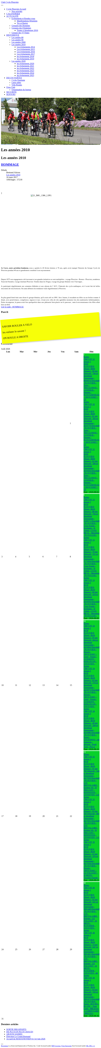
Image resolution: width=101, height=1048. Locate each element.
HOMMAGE (10, 164)
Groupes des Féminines (21, 28)
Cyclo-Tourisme (18, 80)
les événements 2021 (25, 66)
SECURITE (11, 92)
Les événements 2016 (26, 52)
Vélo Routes (17, 85)
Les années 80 (17, 37)
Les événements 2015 (26, 49)
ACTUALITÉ (12, 16)
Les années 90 (17, 40)
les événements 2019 (25, 59)
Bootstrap (4, 1046)
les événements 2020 (25, 63)
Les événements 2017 (26, 54)
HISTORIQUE (12, 35)
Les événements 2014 (26, 47)
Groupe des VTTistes (20, 33)
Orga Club (10, 87)
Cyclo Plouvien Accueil (16, 9)
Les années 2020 (19, 61)
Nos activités (17, 11)
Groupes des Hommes (21, 26)
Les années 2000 (19, 42)
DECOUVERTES (14, 78)
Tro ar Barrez (22, 23)
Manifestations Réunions (27, 21)
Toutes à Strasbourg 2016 (27, 30)
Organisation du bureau (21, 90)
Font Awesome (66, 1046)
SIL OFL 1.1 (90, 1046)
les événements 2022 (25, 68)
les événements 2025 (25, 75)
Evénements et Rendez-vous (23, 18)
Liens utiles (16, 82)
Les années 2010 (19, 44)
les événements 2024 (25, 73)
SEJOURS (10, 94)
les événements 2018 (25, 56)
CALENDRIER (13, 14)
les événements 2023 (25, 71)
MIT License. (56, 1046)
